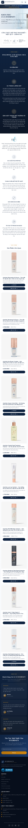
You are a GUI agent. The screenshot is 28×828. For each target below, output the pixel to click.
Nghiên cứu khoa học (14, 7)
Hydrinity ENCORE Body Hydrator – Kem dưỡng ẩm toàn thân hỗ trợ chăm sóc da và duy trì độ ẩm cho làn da (14, 530)
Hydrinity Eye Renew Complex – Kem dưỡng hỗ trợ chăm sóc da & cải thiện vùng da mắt (14, 363)
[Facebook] (9, 825)
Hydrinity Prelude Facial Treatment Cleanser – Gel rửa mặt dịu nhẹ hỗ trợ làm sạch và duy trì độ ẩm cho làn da (13, 447)
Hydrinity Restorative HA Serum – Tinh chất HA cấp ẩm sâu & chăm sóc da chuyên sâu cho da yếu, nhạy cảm (14, 279)
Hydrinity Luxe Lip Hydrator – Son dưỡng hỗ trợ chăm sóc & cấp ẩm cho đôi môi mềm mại (14, 488)
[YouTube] (15, 825)
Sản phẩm (3, 777)
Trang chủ (7, 5)
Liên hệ (14, 410)
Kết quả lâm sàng (4, 781)
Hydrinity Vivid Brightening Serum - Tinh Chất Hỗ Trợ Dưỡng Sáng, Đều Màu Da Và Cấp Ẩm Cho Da (13, 655)
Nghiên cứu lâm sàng (17, 5)
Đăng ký (14, 752)
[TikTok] (18, 825)
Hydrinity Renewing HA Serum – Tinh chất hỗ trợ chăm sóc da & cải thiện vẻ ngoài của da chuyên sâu (14, 321)
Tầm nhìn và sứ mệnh (5, 786)
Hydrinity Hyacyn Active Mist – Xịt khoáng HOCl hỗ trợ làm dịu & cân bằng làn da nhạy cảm (13, 404)
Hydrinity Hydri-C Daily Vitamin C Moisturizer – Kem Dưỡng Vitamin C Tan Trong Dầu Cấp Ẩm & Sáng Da (13, 614)
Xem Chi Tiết (13, 288)
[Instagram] (12, 825)
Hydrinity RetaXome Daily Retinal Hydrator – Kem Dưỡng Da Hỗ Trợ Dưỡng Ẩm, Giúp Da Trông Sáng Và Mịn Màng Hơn (14, 572)
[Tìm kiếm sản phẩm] (22, 2)
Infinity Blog (3, 783)
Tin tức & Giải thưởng (5, 788)
